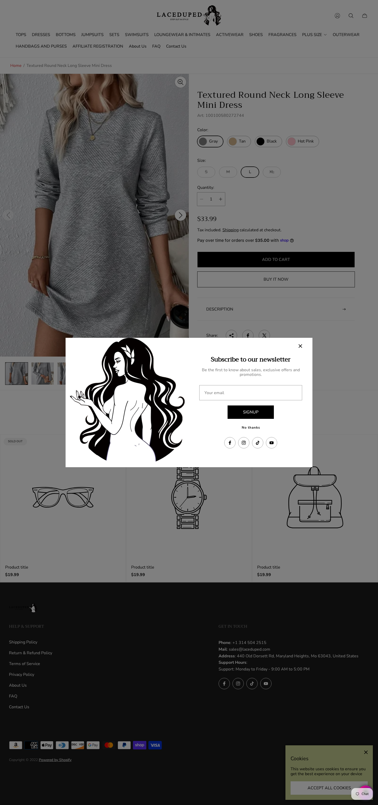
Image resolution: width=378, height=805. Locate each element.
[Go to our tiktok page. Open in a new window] (257, 442)
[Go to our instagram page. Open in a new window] (243, 442)
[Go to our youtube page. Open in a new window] (271, 442)
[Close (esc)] (300, 346)
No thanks (251, 427)
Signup (250, 412)
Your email (214, 393)
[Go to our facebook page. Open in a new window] (230, 442)
